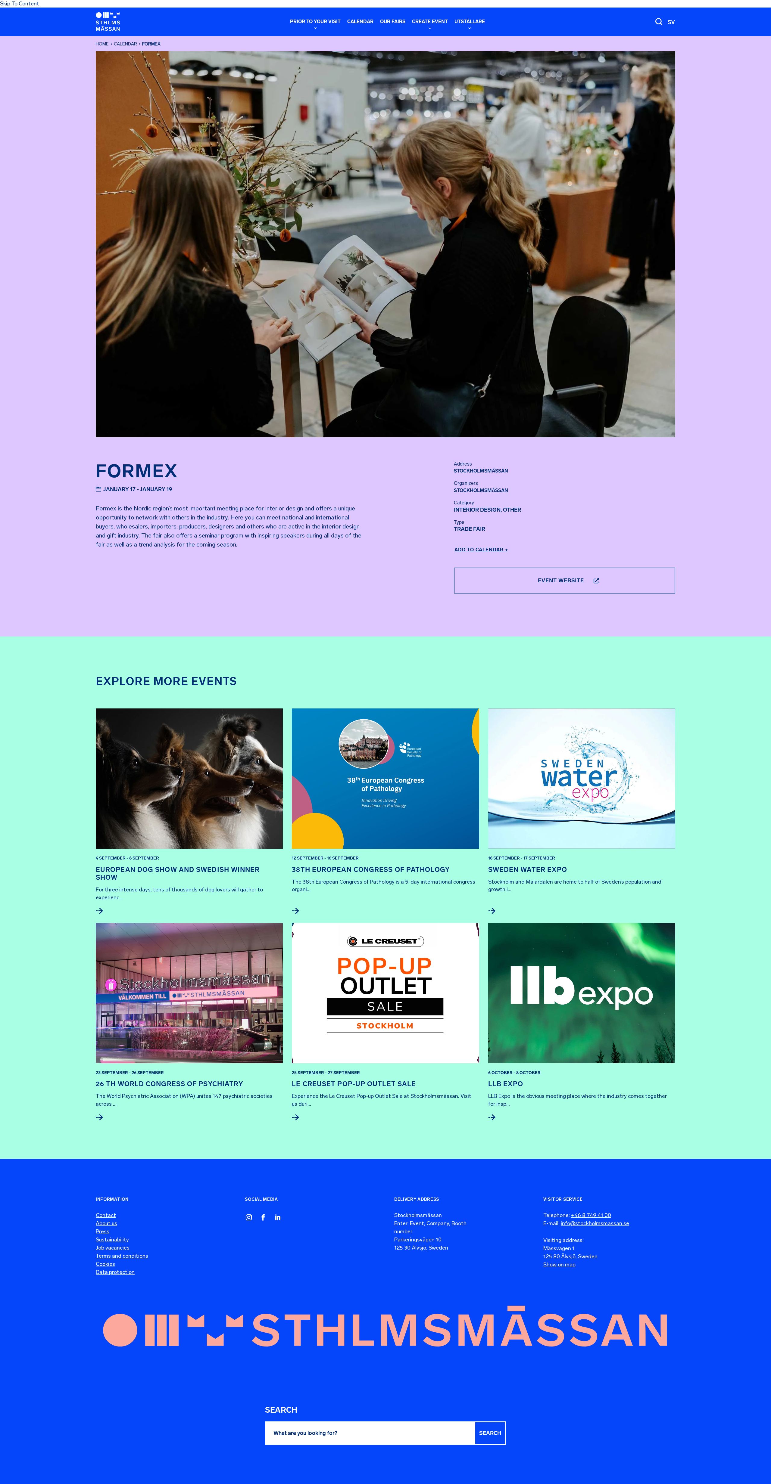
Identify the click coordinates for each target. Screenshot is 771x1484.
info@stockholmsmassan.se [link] (595, 1223)
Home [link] (102, 44)
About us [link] (106, 1223)
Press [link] (102, 1231)
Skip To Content (19, 3)
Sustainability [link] (112, 1239)
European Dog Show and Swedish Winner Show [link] (178, 873)
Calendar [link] (360, 22)
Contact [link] (106, 1215)
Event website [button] (561, 580)
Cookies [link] (105, 1264)
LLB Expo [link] (505, 1084)
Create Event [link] (430, 22)
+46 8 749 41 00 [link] (591, 1215)
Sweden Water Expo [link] (527, 870)
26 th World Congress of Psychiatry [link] (169, 1084)
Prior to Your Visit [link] (315, 22)
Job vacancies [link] (113, 1247)
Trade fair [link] (469, 529)
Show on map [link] (559, 1264)
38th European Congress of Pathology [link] (371, 870)
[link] (108, 21)
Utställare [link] (469, 22)
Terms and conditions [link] (122, 1256)
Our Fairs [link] (392, 22)
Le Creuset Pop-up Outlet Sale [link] (354, 1084)
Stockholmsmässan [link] (481, 490)
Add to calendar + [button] (481, 550)
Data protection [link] (115, 1272)
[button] (490, 1433)
